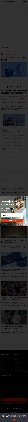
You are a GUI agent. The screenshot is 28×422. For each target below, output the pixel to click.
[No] (26, 417)
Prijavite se (12, 220)
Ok (14, 420)
